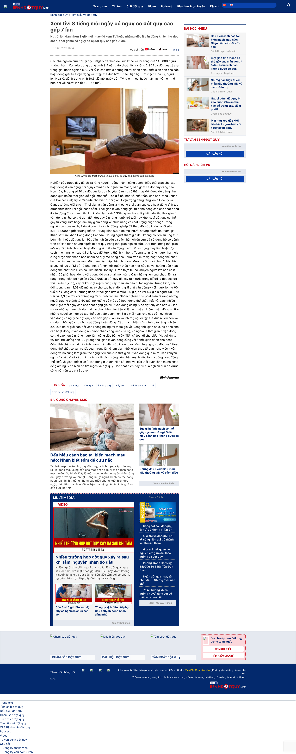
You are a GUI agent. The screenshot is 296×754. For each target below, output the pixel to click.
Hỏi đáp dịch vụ (197, 165)
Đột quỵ (89, 385)
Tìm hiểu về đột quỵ (13, 723)
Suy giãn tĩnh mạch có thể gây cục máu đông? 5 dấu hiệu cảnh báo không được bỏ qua (159, 434)
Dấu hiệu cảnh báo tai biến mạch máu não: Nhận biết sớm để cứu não (87, 458)
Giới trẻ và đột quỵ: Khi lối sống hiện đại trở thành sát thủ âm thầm (156, 539)
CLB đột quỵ (135, 6)
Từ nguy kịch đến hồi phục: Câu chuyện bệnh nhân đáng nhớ (113, 611)
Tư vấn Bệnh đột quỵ (202, 139)
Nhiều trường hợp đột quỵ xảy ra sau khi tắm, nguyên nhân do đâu (92, 560)
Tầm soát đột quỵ (11, 706)
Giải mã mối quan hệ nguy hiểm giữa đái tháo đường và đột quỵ (155, 553)
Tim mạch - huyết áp (222, 73)
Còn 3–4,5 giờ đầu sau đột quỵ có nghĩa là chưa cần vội (73, 611)
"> (152, 670)
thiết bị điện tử (138, 385)
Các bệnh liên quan (221, 91)
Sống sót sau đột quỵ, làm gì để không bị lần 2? (155, 527)
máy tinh (120, 385)
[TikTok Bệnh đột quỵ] (163, 49)
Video (152, 6)
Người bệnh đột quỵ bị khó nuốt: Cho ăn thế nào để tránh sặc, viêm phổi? (226, 104)
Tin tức (116, 6)
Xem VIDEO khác (121, 622)
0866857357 (191, 670)
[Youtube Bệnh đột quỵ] (150, 49)
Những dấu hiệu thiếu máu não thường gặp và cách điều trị (158, 472)
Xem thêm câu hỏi (231, 146)
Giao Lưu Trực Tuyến (191, 6)
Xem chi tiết (223, 649)
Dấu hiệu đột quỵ (11, 711)
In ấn (176, 49)
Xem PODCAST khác (160, 602)
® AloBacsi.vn (204, 670)
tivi (152, 385)
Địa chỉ (214, 6)
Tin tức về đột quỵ (12, 719)
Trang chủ (100, 6)
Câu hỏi (5, 743)
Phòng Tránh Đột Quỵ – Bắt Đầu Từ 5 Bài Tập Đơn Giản (156, 566)
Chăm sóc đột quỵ (221, 113)
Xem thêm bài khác (164, 483)
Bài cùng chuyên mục (68, 399)
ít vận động (104, 385)
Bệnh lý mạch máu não (223, 51)
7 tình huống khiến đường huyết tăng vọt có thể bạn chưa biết (155, 593)
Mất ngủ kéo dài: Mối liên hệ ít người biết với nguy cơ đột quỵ (226, 124)
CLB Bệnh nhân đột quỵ (15, 727)
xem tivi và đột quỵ (63, 392)
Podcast (166, 6)
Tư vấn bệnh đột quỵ (13, 739)
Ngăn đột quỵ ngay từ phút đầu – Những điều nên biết (157, 580)
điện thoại (74, 385)
